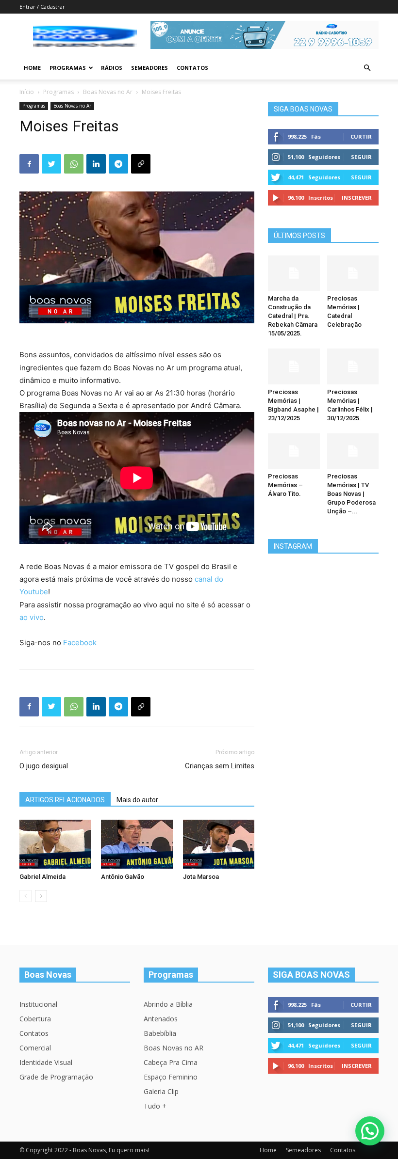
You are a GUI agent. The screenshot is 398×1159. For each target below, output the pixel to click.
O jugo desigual (43, 766)
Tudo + (155, 1106)
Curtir (361, 136)
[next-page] (41, 896)
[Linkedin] (96, 164)
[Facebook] (29, 164)
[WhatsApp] (73, 164)
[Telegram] (118, 164)
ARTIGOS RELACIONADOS (65, 800)
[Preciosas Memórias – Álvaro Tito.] (294, 451)
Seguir (361, 156)
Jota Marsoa (201, 876)
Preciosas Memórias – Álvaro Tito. (285, 485)
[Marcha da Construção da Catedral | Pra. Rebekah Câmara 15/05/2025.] (294, 273)
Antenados (161, 1018)
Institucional (38, 1004)
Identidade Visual (45, 1062)
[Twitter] (51, 164)
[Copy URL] (140, 164)
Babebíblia (160, 1033)
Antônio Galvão (122, 876)
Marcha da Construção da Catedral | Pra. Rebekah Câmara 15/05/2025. (292, 316)
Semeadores (149, 67)
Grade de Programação (56, 1076)
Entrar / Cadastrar (42, 6)
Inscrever (357, 197)
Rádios (111, 67)
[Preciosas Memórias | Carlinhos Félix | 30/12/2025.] (353, 366)
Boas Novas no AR (173, 1047)
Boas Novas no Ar (108, 92)
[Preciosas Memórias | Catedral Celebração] (353, 273)
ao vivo (31, 617)
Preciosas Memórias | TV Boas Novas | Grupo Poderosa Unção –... (351, 494)
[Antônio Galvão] (136, 844)
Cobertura (35, 1018)
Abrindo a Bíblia (168, 1004)
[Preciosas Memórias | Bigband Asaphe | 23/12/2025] (294, 366)
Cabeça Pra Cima (171, 1062)
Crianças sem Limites (219, 766)
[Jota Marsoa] (218, 844)
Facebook (80, 642)
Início (26, 92)
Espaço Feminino (171, 1076)
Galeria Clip (161, 1091)
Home (32, 67)
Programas (68, 67)
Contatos (192, 67)
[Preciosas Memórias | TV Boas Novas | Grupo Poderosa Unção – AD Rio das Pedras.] (353, 451)
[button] (367, 68)
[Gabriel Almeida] (55, 844)
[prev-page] (25, 896)
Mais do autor (137, 800)
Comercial (35, 1047)
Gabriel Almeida (42, 876)
